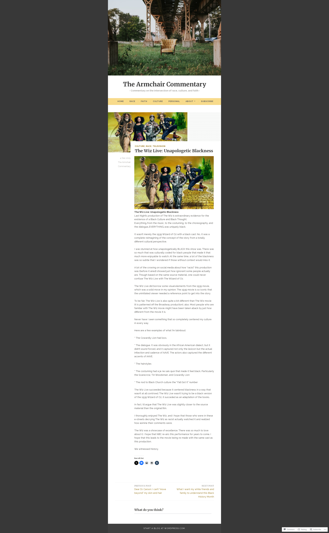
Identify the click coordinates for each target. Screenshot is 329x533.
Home (120, 101)
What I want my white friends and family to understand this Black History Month (195, 491)
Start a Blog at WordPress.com (164, 528)
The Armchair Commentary (164, 84)
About (189, 101)
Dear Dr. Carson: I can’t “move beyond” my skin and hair (150, 489)
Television (159, 146)
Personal (174, 101)
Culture (158, 101)
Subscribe (207, 101)
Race (132, 101)
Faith (144, 101)
